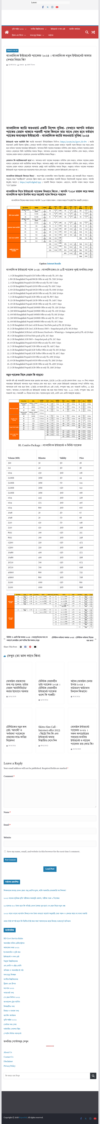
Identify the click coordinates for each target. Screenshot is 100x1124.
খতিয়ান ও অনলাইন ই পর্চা (14, 970)
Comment (9, 776)
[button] (25, 29)
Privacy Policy (9, 1066)
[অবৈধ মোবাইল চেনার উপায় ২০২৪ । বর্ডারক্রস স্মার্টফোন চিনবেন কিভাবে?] (82, 664)
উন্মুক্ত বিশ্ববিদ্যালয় (11, 961)
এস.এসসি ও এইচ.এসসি (12, 966)
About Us (8, 1053)
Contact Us (8, 1057)
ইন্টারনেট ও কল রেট (58, 29)
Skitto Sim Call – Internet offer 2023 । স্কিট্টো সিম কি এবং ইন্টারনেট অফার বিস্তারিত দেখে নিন (49, 734)
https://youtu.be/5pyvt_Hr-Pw (73, 142)
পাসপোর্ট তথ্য (9, 993)
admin (21, 65)
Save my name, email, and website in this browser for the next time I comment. (43, 852)
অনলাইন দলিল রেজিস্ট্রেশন (14, 943)
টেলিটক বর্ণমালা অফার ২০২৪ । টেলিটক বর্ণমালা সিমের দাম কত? (72, 639)
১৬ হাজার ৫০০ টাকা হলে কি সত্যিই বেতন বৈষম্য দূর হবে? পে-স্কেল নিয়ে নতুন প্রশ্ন (34, 906)
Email (7, 825)
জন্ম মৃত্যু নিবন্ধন (35, 35)
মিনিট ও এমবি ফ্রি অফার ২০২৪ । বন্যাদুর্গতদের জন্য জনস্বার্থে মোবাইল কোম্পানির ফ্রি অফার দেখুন (27, 638)
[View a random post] (93, 32)
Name (7, 812)
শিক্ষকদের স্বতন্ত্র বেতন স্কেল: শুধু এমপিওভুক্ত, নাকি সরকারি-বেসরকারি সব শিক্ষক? (35, 891)
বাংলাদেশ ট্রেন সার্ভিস (12, 1002)
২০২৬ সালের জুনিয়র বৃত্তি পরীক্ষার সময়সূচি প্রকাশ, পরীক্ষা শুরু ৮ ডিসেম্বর (31, 898)
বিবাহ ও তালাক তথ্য (11, 1011)
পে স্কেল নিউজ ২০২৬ (12, 997)
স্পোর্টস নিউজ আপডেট (12, 1034)
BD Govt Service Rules (13, 939)
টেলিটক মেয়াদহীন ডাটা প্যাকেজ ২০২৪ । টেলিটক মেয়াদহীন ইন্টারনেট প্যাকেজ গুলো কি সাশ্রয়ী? (49, 688)
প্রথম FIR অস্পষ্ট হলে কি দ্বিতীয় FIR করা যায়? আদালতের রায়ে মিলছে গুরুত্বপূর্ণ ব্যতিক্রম (37, 921)
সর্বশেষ (50, 35)
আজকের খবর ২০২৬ (11, 948)
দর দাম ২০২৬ (9, 988)
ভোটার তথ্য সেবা (10, 1025)
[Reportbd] (7, 32)
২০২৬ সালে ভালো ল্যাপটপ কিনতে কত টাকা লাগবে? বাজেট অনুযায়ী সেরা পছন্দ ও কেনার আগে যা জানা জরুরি (45, 914)
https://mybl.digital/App (30, 182)
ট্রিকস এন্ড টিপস (17, 35)
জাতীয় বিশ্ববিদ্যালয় (37, 29)
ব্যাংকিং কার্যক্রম (74, 29)
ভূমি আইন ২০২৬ (18, 29)
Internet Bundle (54, 264)
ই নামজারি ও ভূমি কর (12, 952)
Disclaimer (8, 1062)
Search (93, 1076)
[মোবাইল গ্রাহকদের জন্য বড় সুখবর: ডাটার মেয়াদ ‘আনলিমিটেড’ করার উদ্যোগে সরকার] (18, 664)
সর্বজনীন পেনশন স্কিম (12, 1029)
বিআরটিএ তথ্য (9, 1006)
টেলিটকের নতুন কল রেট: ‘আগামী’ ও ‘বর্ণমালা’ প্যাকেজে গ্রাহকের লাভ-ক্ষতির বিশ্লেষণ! (16, 734)
